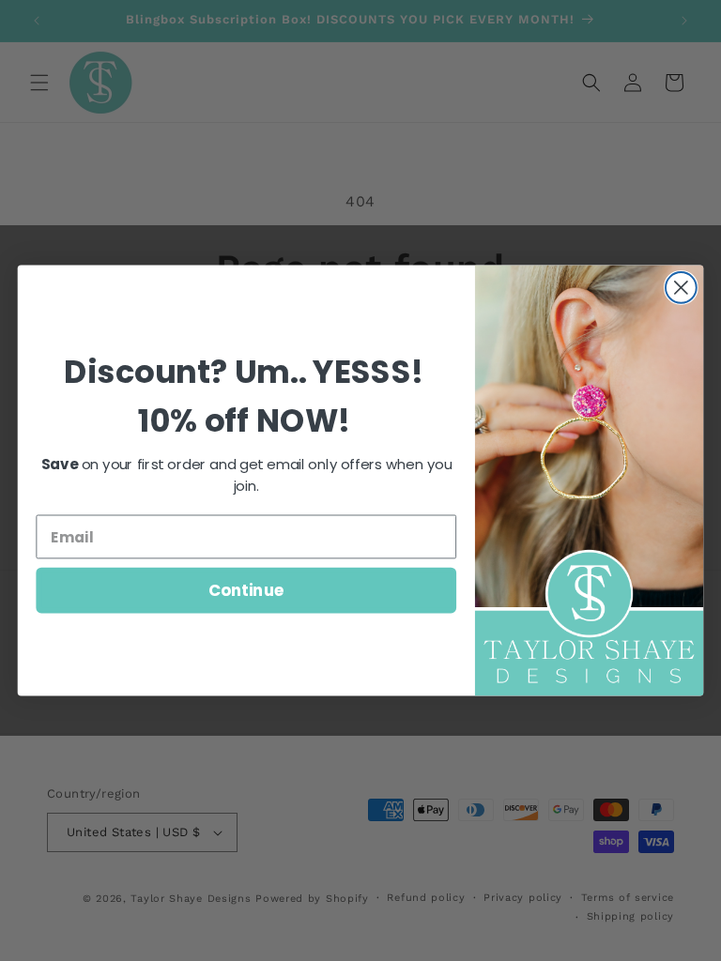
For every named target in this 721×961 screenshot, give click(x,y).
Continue (246, 590)
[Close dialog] (681, 287)
